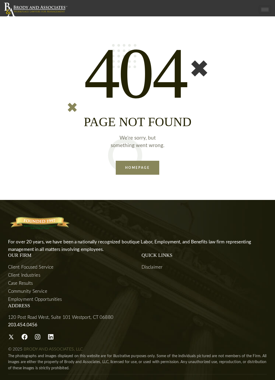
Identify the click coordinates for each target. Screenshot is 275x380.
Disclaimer (152, 267)
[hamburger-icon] (265, 9)
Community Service (27, 291)
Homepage (137, 167)
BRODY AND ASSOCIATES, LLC (53, 349)
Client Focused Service (30, 267)
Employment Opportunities (35, 299)
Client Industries (24, 275)
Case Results (20, 283)
